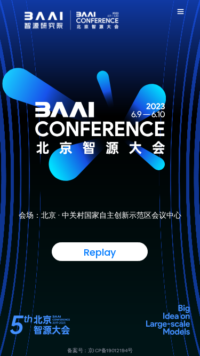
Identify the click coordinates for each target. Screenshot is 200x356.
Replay (100, 252)
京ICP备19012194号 (110, 350)
